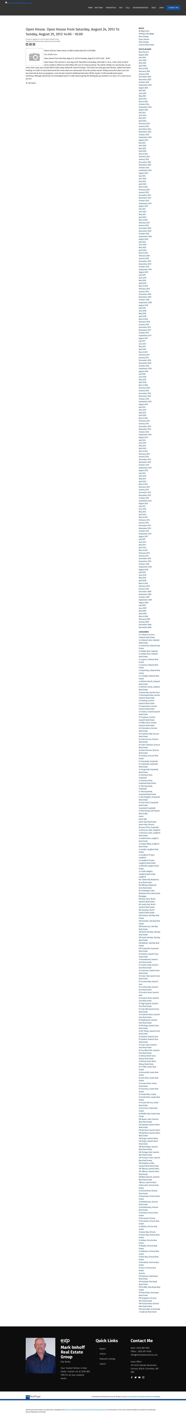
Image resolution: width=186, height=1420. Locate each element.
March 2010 (143, 583)
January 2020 (144, 258)
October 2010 (144, 564)
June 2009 (142, 608)
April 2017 (142, 349)
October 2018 (144, 300)
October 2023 (144, 135)
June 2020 (142, 245)
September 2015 (145, 402)
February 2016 (144, 388)
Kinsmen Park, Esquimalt (149, 827)
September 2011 (145, 534)
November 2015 (145, 396)
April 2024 (142, 121)
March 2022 (143, 187)
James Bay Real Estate (147, 822)
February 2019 (144, 289)
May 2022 (142, 181)
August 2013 (143, 470)
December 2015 (145, 393)
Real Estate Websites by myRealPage (149, 1396)
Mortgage (142, 896)
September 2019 (145, 269)
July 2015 (142, 407)
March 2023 (143, 154)
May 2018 (142, 313)
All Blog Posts (144, 31)
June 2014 (142, 443)
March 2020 (143, 253)
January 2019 (144, 292)
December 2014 (145, 426)
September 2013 (145, 468)
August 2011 (143, 536)
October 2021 (144, 201)
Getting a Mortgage (146, 34)
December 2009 (145, 592)
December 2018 (145, 294)
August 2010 (143, 570)
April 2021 (142, 217)
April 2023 (142, 151)
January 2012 (144, 523)
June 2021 (142, 212)
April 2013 (142, 482)
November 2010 (145, 561)
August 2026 (143, 55)
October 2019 (144, 267)
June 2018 (142, 311)
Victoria (142, 1273)
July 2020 (142, 242)
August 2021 (143, 206)
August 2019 (143, 272)
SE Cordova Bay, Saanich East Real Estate (46, 41)
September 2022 (145, 170)
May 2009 (142, 611)
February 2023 (144, 157)
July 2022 (142, 176)
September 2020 (145, 236)
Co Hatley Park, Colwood (148, 651)
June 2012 (142, 509)
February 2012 (144, 520)
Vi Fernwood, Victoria (147, 1218)
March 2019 (143, 286)
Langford (142, 877)
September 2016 (145, 369)
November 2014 (145, 429)
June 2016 (142, 377)
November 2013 (145, 462)
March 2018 (143, 319)
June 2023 (142, 146)
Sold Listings (144, 42)
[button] (173, 7)
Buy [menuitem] (120, 8)
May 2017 (142, 347)
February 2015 (144, 421)
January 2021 (144, 225)
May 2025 (142, 96)
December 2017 (145, 327)
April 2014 (142, 448)
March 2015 (143, 418)
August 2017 (143, 338)
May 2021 (142, 214)
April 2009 (143, 614)
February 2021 (144, 223)
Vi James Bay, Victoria (147, 1232)
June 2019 (142, 278)
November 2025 (145, 80)
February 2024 (144, 124)
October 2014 (144, 432)
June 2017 (142, 344)
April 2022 (142, 184)
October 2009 (144, 597)
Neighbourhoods (140, 8)
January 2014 (144, 457)
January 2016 (144, 391)
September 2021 (145, 203)
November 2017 (145, 330)
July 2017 (142, 341)
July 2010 (142, 572)
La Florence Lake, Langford (149, 830)
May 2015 (142, 413)
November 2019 (145, 264)
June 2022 (142, 179)
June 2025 (142, 93)
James (141, 816)
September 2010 (145, 567)
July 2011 (142, 539)
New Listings (144, 36)
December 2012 (145, 492)
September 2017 (145, 336)
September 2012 (145, 501)
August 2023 (143, 140)
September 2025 (145, 85)
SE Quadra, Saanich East (148, 1037)
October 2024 (144, 104)
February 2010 (144, 586)
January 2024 (144, 126)
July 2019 (142, 275)
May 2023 (142, 148)
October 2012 (144, 498)
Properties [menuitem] (111, 8)
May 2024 (142, 118)
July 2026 (142, 57)
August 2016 (143, 371)
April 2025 (142, 99)
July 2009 (142, 605)
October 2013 (144, 465)
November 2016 (145, 363)
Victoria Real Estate (146, 45)
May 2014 (142, 446)
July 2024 (142, 113)
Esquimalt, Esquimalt (147, 808)
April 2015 (142, 415)
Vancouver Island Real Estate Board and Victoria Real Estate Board (85, 1410)
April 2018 (142, 316)
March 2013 (143, 484)
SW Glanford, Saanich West (149, 1130)
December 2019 (145, 261)
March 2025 (143, 102)
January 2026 (144, 74)
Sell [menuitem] (127, 8)
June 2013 (142, 476)
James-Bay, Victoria (146, 825)
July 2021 (142, 209)
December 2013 (145, 459)
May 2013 (142, 479)
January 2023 (144, 159)
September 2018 (145, 303)
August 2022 (143, 173)
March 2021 (143, 220)
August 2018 (143, 305)
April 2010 (142, 581)
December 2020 (145, 228)
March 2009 (143, 616)
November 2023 (145, 132)
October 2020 (144, 234)
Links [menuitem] (161, 8)
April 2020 (142, 250)
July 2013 (142, 473)
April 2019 (142, 283)
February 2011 (144, 553)
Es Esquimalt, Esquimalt (148, 761)
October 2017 (144, 333)
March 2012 (143, 517)
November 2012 (145, 495)
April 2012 (142, 515)
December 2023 (145, 129)
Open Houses (144, 39)
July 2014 (142, 440)
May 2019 (142, 280)
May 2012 (142, 512)
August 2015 (143, 404)
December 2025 (145, 77)
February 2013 (144, 487)
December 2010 (145, 559)
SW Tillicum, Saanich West (149, 1169)
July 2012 (142, 506)
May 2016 (142, 380)
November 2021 (145, 198)
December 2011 (145, 525)
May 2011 (142, 545)
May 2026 (142, 63)
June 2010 (142, 575)
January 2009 (144, 622)
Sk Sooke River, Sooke (147, 1094)
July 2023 (142, 143)
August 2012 (143, 503)
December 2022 (145, 162)
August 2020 (143, 239)
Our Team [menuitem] (98, 8)
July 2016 (142, 374)
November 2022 (145, 165)
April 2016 (142, 382)
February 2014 (144, 454)
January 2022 (144, 192)
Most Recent (144, 52)
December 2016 (145, 360)
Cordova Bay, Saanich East (149, 692)
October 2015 (144, 399)
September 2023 (145, 137)
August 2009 (143, 603)
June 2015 (142, 410)
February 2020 (144, 256)
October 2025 (144, 82)
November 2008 (145, 627)
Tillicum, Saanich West (147, 1182)
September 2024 (145, 107)
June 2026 (142, 60)
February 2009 (144, 619)
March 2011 (143, 550)
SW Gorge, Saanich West (148, 1138)
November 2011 (145, 528)
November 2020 (145, 231)
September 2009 (145, 600)
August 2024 (143, 110)
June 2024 (142, 115)
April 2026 (142, 66)
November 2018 (145, 297)
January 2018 (144, 325)
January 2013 (144, 490)
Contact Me (173, 8)
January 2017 (144, 358)
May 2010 (142, 578)
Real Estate (143, 951)
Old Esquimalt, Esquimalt (148, 948)
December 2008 (145, 625)
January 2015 (144, 424)
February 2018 (144, 322)
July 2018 (142, 308)
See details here (50, 54)
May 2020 (142, 247)
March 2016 (143, 385)
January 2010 (144, 589)
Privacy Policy (132, 1396)
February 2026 (144, 71)
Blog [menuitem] (154, 8)
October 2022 (144, 168)
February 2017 (144, 355)
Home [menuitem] (90, 8)
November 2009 (145, 594)
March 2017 (143, 352)
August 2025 (143, 88)
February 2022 (144, 190)
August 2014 (143, 437)
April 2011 (142, 548)
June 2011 (142, 542)
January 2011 (144, 556)
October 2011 (144, 531)
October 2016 (144, 366)
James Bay (143, 819)
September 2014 (145, 435)
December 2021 (145, 195)
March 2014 (143, 451)
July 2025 (142, 90)
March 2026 (143, 68)
